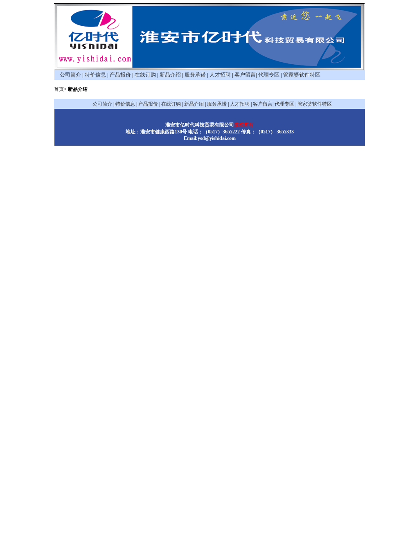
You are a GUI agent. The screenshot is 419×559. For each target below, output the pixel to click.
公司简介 (70, 75)
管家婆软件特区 (301, 75)
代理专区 (268, 75)
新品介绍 (170, 75)
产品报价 (120, 75)
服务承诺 (195, 75)
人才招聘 (220, 75)
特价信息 (95, 75)
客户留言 (245, 75)
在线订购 (145, 75)
